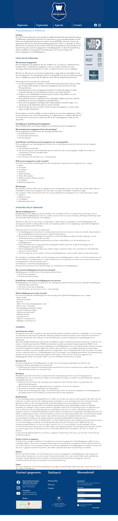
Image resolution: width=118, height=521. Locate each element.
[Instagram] (99, 25)
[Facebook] (95, 25)
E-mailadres (80, 498)
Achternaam (80, 493)
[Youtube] (18, 493)
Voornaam (80, 487)
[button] (25, 25)
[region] (59, 492)
